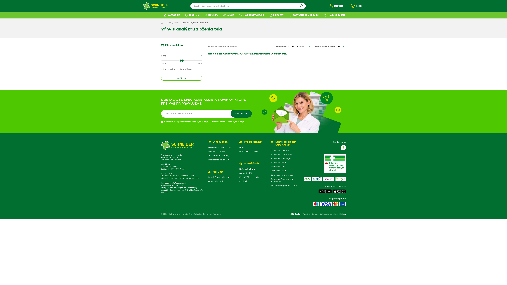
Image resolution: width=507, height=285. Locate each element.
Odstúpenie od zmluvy (218, 160)
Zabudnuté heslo (216, 181)
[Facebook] (343, 147)
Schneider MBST (278, 171)
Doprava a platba (216, 152)
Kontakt (243, 181)
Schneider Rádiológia (280, 159)
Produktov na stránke (325, 46)
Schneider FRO (278, 167)
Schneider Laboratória (281, 154)
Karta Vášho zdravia (249, 177)
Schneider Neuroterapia (282, 175)
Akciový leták (245, 173)
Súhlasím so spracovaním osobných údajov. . (204, 122)
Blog (241, 147)
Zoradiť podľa (282, 46)
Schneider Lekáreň (280, 150)
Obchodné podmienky (218, 156)
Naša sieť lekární (247, 169)
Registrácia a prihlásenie (219, 177)
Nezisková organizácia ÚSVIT (285, 186)
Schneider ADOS (278, 163)
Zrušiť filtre (181, 78)
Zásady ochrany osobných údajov (227, 122)
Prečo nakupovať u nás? (219, 147)
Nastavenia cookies (248, 152)
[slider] (182, 60)
